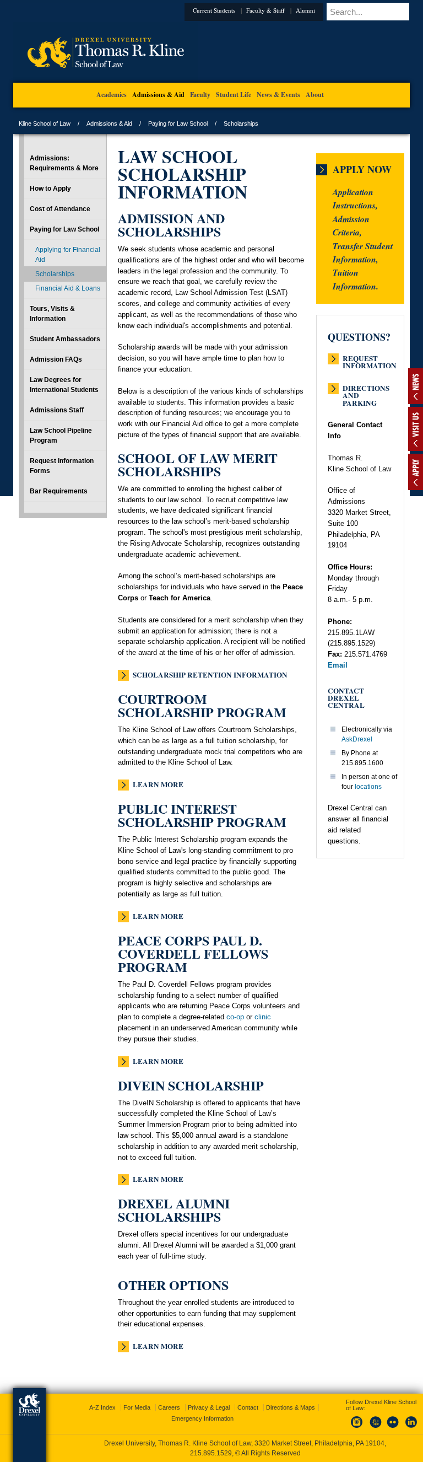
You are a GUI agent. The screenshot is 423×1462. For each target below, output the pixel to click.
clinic (262, 1017)
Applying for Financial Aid (67, 255)
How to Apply (50, 188)
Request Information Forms (62, 466)
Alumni (305, 10)
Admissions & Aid (109, 123)
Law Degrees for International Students (64, 385)
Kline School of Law (44, 123)
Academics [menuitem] (111, 94)
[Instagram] (357, 1428)
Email (338, 665)
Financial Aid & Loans (67, 288)
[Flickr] (393, 1428)
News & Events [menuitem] (278, 94)
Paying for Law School (178, 123)
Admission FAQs (56, 359)
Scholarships (54, 274)
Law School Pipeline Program (61, 435)
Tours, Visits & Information (52, 313)
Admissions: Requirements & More (64, 163)
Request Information (370, 359)
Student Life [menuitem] (233, 94)
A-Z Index (102, 1407)
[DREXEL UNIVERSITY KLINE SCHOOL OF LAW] (105, 80)
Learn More (158, 916)
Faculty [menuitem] (200, 94)
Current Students (214, 10)
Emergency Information (202, 1418)
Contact (247, 1407)
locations (368, 787)
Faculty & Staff (265, 10)
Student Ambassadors (65, 339)
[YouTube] (375, 1428)
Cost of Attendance (60, 209)
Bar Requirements (59, 491)
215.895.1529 (211, 1453)
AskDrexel (356, 739)
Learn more (158, 784)
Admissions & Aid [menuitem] (158, 94)
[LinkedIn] (411, 1428)
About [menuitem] (315, 94)
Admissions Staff (57, 410)
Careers (169, 1407)
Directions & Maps (290, 1407)
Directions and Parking (366, 389)
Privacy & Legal (209, 1407)
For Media (136, 1407)
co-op (235, 1017)
